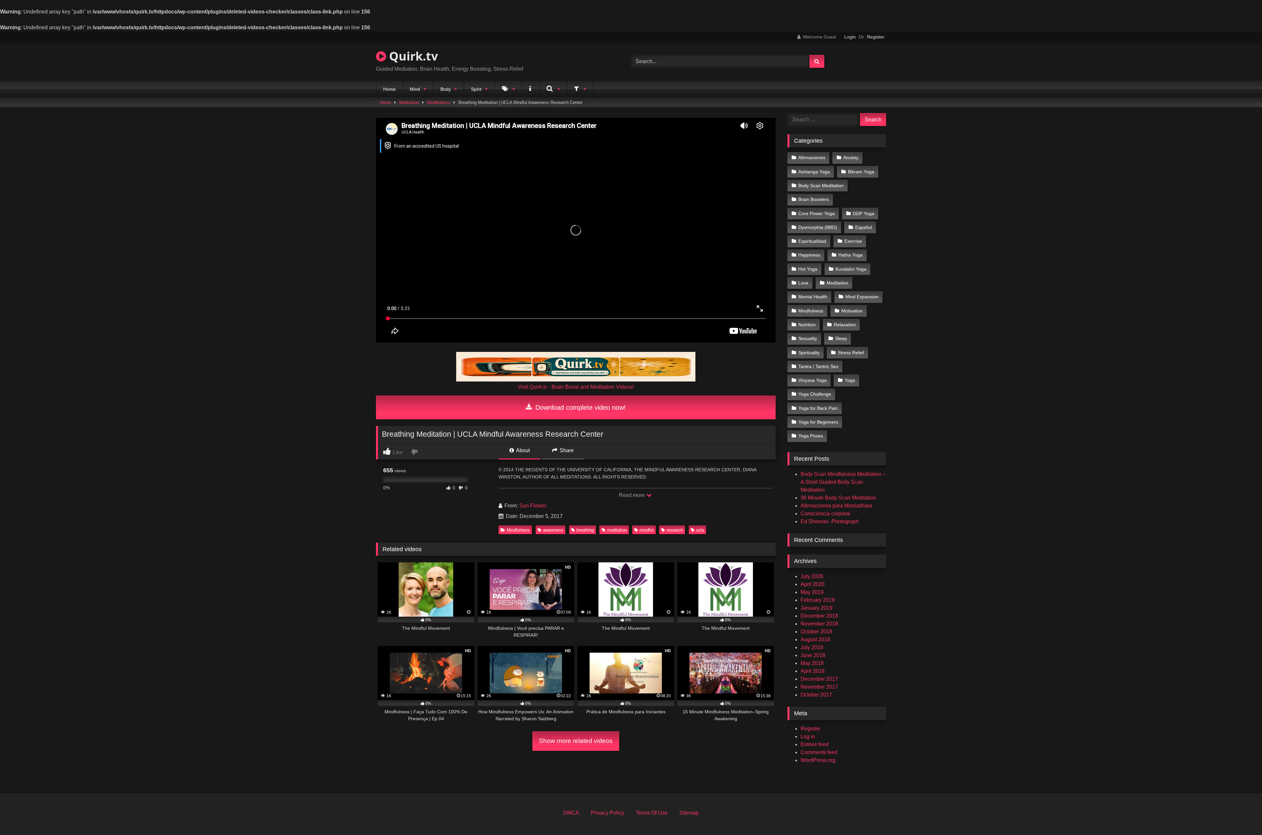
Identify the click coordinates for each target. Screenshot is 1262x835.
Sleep (841, 338)
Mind (415, 89)
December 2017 (819, 679)
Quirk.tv (412, 56)
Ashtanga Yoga (814, 171)
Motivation (852, 310)
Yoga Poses (810, 435)
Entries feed (815, 744)
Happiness (809, 255)
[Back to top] (1241, 815)
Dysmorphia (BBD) (817, 227)
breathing (585, 530)
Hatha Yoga (850, 255)
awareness (553, 530)
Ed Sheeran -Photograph (830, 521)
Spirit (476, 89)
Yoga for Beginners (818, 422)
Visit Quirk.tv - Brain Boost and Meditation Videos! (576, 387)
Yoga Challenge (814, 394)
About (522, 450)
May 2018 (812, 663)
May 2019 (812, 592)
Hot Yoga (807, 269)
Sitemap (689, 813)
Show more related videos (576, 740)
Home (389, 89)
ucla (700, 530)
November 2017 (819, 687)
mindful (646, 530)
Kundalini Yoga (850, 269)
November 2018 (819, 623)
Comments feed (819, 752)
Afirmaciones (811, 157)
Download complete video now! (579, 407)
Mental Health (812, 296)
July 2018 (812, 647)
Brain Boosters (813, 199)
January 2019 (816, 608)
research (674, 530)
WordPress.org (818, 760)
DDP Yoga (863, 213)
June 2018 (813, 655)
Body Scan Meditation (821, 185)
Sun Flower (532, 505)
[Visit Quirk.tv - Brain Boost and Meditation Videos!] (575, 366)
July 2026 (812, 576)
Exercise (853, 241)
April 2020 (813, 584)
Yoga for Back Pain (818, 408)
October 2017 (816, 695)
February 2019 (818, 600)
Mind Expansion (861, 296)
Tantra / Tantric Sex (818, 366)
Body (445, 89)
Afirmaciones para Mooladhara (836, 505)
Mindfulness (438, 102)
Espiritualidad (812, 241)
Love (803, 282)
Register (875, 36)
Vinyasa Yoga (812, 380)
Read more (632, 495)
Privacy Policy (607, 813)
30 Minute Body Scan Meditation (838, 498)
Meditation (409, 102)
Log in (808, 736)
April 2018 (813, 671)
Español (863, 227)
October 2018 (816, 631)
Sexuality (807, 338)
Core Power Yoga (816, 213)
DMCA (571, 813)
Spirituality (809, 352)
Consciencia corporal (825, 513)
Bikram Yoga (861, 171)
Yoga (850, 380)
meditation (617, 530)
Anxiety (850, 157)
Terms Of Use (651, 813)
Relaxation (845, 324)
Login (850, 36)
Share (566, 450)
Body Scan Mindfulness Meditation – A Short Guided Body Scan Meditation (843, 482)
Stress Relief (851, 352)
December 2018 (819, 616)
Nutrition (807, 324)
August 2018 (815, 639)
